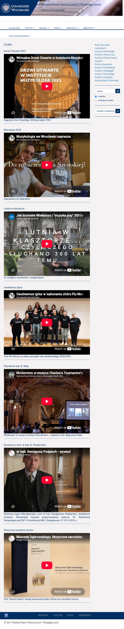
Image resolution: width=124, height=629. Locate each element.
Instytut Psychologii (104, 74)
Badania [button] (43, 28)
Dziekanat (84, 615)
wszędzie (101, 96)
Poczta (58, 615)
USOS (70, 615)
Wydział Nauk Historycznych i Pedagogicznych (71, 4)
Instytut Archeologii (104, 51)
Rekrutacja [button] (72, 28)
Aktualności (14, 28)
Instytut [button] (29, 28)
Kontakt (43, 615)
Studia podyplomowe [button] (18, 36)
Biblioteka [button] (88, 28)
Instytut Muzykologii (53, 9)
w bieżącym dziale (105, 100)
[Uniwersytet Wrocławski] (21, 8)
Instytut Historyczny (105, 54)
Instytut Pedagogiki (104, 70)
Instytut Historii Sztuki (106, 57)
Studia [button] (57, 28)
